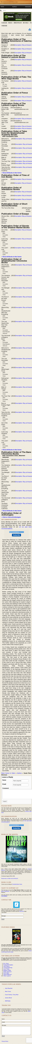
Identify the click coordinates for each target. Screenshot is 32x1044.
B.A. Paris (6, 963)
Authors (14, 6)
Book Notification (5, 891)
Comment (5, 788)
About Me (21, 911)
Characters (28, 6)
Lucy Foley (6, 969)
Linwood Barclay (7, 967)
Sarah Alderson (7, 974)
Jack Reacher (8, 988)
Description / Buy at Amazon (23, 45)
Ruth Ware (6, 973)
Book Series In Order (8, 773)
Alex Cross (8, 991)
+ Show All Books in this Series (11, 173)
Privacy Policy (5, 1041)
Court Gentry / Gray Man (11, 994)
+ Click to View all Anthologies (11, 517)
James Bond (8, 997)
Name (4, 780)
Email (4, 784)
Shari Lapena (7, 975)
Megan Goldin (7, 970)
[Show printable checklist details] (30, 29)
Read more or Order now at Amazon (9, 878)
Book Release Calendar (7, 10)
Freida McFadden (8, 965)
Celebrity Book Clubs (17, 884)
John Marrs (6, 966)
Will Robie (7, 1001)
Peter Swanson (7, 971)
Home (2, 6)
